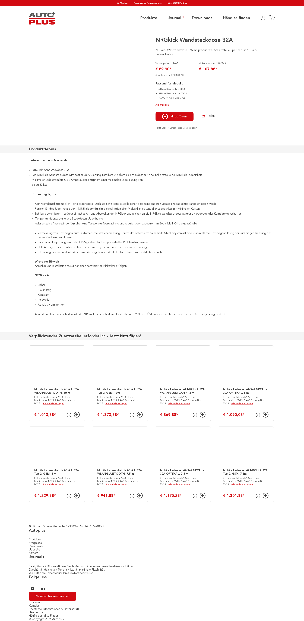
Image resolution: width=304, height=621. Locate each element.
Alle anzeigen (162, 105)
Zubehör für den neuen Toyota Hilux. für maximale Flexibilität (67, 569)
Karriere (33, 553)
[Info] (69, 415)
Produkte (148, 18)
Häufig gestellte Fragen (44, 615)
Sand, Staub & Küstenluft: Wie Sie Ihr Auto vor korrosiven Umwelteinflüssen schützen (81, 566)
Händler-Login (37, 612)
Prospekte (35, 543)
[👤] (263, 18)
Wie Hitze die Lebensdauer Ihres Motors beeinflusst (61, 573)
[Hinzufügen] (77, 415)
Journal (174, 18)
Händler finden (236, 18)
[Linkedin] (42, 588)
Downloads (202, 18)
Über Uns (34, 549)
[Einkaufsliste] (272, 18)
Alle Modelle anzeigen (53, 403)
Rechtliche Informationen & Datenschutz (54, 609)
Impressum (35, 602)
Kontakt (34, 605)
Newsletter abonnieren (52, 596)
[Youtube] (32, 588)
